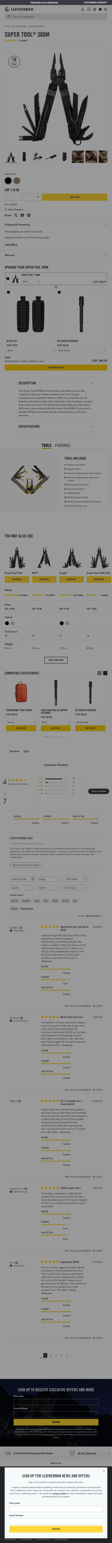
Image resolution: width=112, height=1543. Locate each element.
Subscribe (56, 1529)
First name (14, 1503)
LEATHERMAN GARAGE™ (95, 3)
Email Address (16, 1515)
